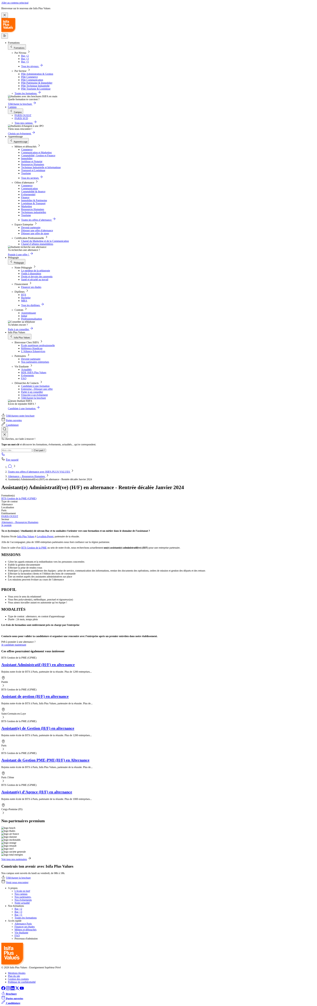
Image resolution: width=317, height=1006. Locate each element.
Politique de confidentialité (22, 982)
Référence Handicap (31, 348)
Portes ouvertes (14, 420)
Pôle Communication (32, 79)
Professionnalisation (31, 318)
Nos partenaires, (23, 897)
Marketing (26, 206)
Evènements (27, 375)
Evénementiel (28, 194)
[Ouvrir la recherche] (4, 429)
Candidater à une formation (35, 386)
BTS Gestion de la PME (34, 547)
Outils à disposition (31, 273)
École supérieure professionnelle (38, 345)
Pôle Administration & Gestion (37, 73)
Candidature (12, 425)
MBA (24, 300)
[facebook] (3, 989)
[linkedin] (13, 989)
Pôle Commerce (29, 76)
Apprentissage (28, 312)
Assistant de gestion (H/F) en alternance (35, 696)
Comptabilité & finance (33, 191)
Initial (24, 315)
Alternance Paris (23, 923)
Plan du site (14, 976)
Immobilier (27, 158)
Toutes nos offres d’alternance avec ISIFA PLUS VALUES (39, 471)
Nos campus (21, 894)
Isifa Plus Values (25, 536)
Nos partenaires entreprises (35, 361)
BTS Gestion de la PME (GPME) (18, 498)
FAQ (23, 378)
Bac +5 (25, 61)
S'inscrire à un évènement (34, 395)
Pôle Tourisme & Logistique (36, 88)
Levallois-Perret (45, 536)
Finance (25, 197)
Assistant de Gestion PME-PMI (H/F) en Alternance (45, 760)
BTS (23, 294)
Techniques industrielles (33, 212)
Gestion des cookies (18, 979)
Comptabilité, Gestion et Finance (38, 155)
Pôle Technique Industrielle (35, 85)
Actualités (26, 369)
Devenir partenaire (30, 227)
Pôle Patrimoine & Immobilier (36, 82)
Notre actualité (22, 902)
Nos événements (23, 899)
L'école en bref (22, 891)
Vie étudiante (21, 932)
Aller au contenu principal (14, 2)
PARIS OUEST (9, 516)
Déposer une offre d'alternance (37, 230)
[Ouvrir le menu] (4, 36)
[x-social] (17, 989)
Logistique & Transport (33, 203)
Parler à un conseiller (32, 392)
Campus (12, 107)
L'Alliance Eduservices (33, 351)
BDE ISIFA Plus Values (33, 372)
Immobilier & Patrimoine (34, 200)
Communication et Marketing (36, 152)
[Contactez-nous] (3, 455)
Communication (29, 188)
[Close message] (4, 15)
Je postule (6, 525)
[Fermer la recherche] (4, 434)
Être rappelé (12, 459)
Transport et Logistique (33, 170)
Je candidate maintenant (13, 644)
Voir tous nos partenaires (14, 859)
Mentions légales (16, 973)
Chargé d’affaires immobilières (37, 244)
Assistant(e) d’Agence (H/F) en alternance (36, 792)
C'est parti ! (39, 450)
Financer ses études (31, 287)
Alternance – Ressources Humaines (27, 476)
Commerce (27, 149)
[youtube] (22, 989)
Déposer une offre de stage (35, 233)
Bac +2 (25, 55)
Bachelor (26, 297)
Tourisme (26, 173)
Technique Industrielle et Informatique (41, 167)
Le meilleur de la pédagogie (35, 270)
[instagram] (8, 989)
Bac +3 (25, 58)
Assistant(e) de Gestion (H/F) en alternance (37, 728)
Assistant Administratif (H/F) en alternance (38, 665)
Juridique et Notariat (31, 161)
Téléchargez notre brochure (20, 415)
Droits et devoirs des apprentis (37, 276)
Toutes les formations (26, 917)
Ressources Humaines (32, 164)
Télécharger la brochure (33, 397)
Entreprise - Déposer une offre (37, 389)
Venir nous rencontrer (17, 882)
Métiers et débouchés (25, 929)
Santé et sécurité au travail (34, 279)
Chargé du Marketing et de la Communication (45, 241)
